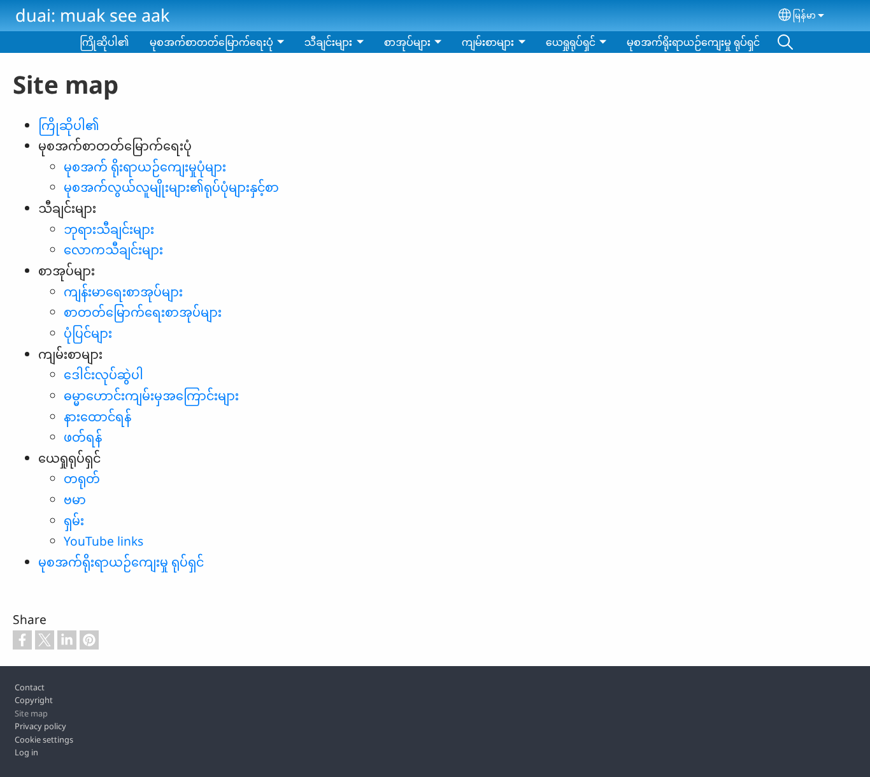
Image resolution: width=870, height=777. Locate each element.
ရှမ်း (74, 520)
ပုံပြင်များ (88, 333)
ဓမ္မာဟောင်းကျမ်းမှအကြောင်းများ (151, 395)
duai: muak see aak (92, 15)
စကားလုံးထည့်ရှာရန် (785, 42)
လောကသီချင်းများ (113, 249)
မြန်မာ (804, 15)
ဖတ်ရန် (83, 437)
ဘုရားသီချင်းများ (109, 229)
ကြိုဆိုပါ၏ (104, 42)
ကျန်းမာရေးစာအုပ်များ (123, 291)
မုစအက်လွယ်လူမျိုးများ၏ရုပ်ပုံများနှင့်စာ (171, 187)
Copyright (34, 700)
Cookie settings (44, 739)
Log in (26, 752)
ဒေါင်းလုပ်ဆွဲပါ (103, 374)
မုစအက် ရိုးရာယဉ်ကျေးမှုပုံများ (145, 166)
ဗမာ (75, 499)
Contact (30, 687)
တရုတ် (82, 478)
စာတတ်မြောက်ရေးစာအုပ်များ (143, 312)
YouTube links (103, 540)
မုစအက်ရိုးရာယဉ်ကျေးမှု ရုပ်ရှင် (693, 42)
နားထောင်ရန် (97, 416)
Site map (31, 713)
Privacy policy (40, 726)
